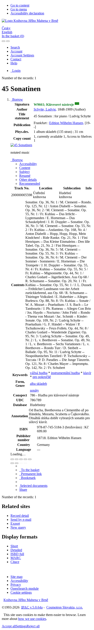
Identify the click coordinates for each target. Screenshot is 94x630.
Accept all (9, 626)
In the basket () (13, 36)
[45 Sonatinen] (21, 145)
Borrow (16, 99)
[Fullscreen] (25, 459)
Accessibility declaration (27, 13)
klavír (87, 373)
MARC (15, 558)
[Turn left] (12, 463)
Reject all (33, 626)
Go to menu (18, 9)
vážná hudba (38, 373)
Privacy (15, 584)
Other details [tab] (28, 179)
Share (23, 489)
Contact (15, 59)
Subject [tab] (24, 172)
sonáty (34, 390)
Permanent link (30, 474)
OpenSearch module (24, 588)
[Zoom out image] (16, 459)
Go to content (19, 5)
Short (14, 546)
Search (15, 47)
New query (18, 527)
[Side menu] (3, 41)
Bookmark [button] (27, 478)
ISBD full (17, 554)
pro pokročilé (42, 377)
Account (16, 51)
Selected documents (33, 485)
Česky (6, 28)
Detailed (16, 550)
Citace (14, 562)
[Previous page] (21, 463)
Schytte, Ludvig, (45, 109)
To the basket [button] (29, 470)
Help (13, 63)
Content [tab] (24, 168)
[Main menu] (8, 41)
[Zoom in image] (12, 459)
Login (15, 70)
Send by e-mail (20, 519)
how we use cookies (32, 619)
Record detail (19, 515)
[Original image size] (21, 459)
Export (15, 523)
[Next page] (25, 463)
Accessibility (19, 580)
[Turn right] (16, 463)
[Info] (29, 459)
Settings (21, 626)
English (7, 32)
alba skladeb (38, 383)
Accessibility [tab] (28, 164)
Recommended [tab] (29, 183)
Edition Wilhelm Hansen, (66, 123)
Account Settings (22, 55)
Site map (16, 577)
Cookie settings (21, 592)
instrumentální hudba (65, 373)
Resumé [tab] (24, 176)
